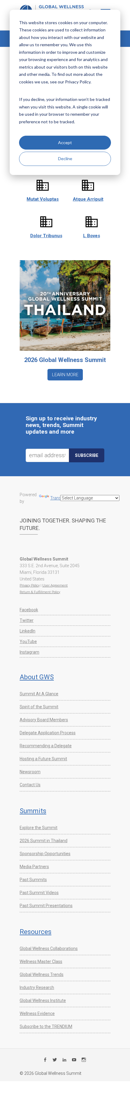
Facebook (29, 609)
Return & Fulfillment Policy (40, 592)
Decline (65, 158)
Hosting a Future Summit (43, 758)
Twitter (27, 620)
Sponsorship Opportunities (45, 853)
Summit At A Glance (39, 693)
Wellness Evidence (37, 1013)
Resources (35, 932)
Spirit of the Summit (39, 706)
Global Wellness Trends (41, 974)
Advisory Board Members (44, 719)
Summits (33, 811)
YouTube (28, 641)
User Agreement (55, 585)
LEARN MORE (65, 374)
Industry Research (37, 987)
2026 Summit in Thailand (43, 840)
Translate (59, 498)
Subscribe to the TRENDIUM (46, 1026)
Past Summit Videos (39, 892)
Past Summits (33, 879)
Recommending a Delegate (46, 745)
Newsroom (30, 771)
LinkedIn (27, 631)
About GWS (37, 677)
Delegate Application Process (48, 732)
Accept (65, 142)
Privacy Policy (30, 585)
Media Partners (34, 866)
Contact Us (30, 784)
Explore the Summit (38, 827)
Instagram (29, 652)
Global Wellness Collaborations (49, 948)
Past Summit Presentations (46, 905)
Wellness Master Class (41, 961)
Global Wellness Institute (43, 1000)
